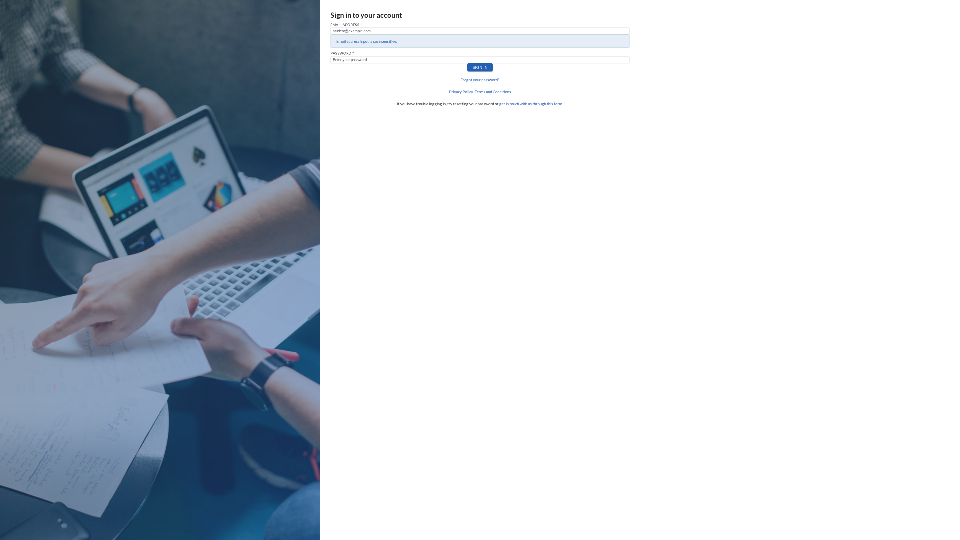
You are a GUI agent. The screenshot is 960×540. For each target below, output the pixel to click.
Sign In (480, 67)
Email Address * (346, 24)
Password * (342, 53)
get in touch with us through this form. (531, 104)
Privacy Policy (461, 92)
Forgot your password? (480, 80)
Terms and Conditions (492, 92)
